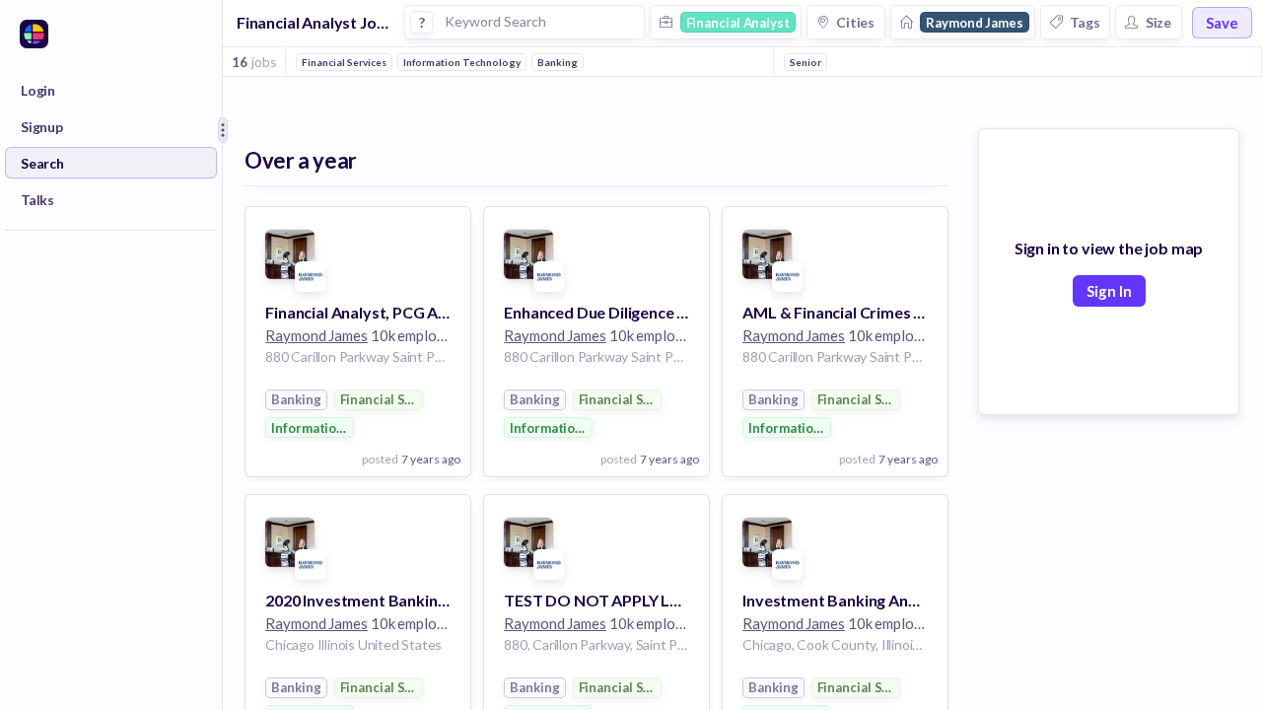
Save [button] (1222, 23)
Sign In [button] (1109, 291)
